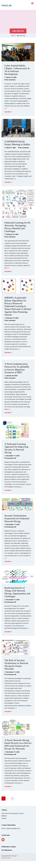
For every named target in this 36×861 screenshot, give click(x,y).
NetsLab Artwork (6, 858)
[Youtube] (3, 839)
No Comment (10, 80)
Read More (8, 112)
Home (13, 35)
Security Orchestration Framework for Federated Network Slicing (16, 518)
